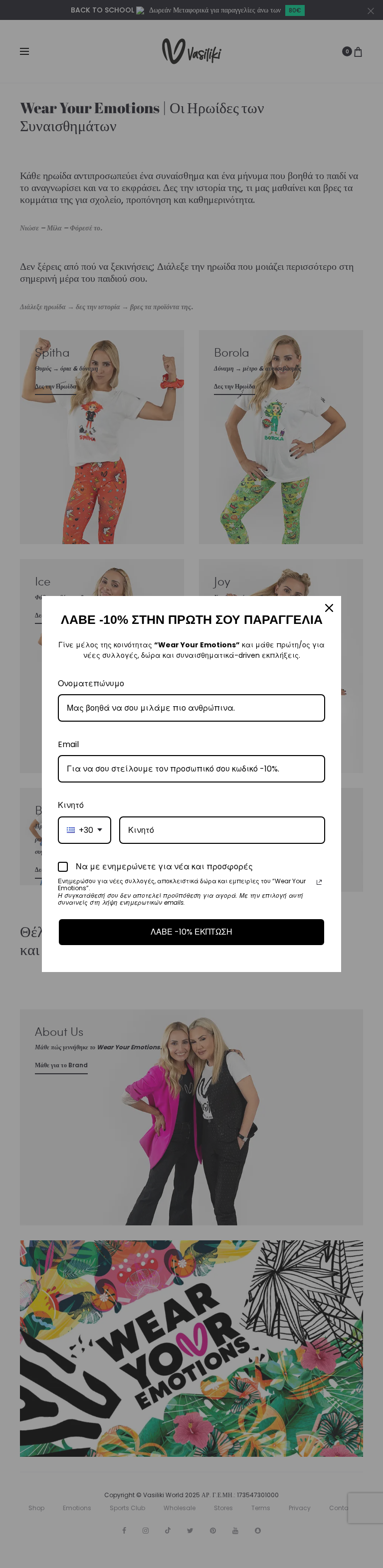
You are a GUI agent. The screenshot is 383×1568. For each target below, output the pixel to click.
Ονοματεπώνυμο (91, 683)
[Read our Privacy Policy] (319, 882)
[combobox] (84, 830)
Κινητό (71, 805)
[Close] (329, 608)
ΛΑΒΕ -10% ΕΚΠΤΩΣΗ (191, 932)
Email (68, 744)
